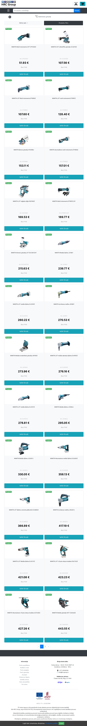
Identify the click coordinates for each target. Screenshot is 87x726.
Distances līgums (24, 677)
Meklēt (77, 10)
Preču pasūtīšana (24, 665)
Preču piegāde (24, 670)
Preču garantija (24, 672)
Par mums (24, 684)
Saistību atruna (24, 679)
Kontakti (24, 675)
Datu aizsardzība (24, 682)
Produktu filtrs (63, 23)
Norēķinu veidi (24, 667)
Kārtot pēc (23, 23)
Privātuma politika (51, 723)
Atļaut (61, 723)
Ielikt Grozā (24, 74)
